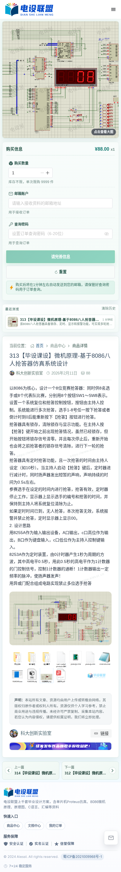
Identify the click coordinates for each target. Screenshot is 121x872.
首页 (39, 346)
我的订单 (55, 826)
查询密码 (21, 224)
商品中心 (13, 826)
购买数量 (21, 163)
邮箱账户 (21, 194)
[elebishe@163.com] (111, 838)
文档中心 (34, 826)
